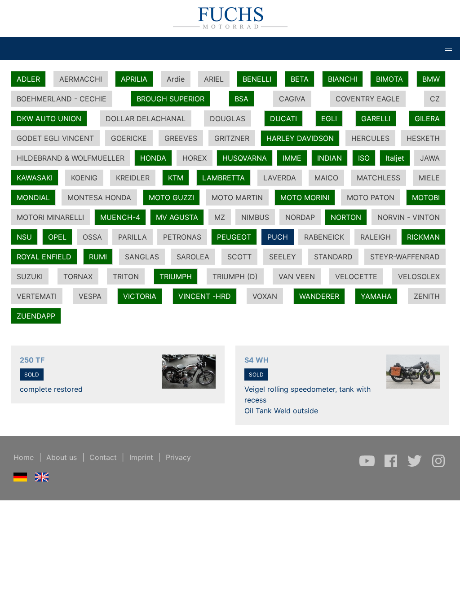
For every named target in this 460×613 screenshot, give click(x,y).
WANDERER (319, 296)
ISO (364, 157)
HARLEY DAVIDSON (300, 138)
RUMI (98, 256)
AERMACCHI (80, 78)
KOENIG (84, 177)
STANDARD (333, 256)
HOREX (194, 157)
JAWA (430, 157)
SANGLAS (142, 256)
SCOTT (239, 256)
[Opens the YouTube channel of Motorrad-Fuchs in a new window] (368, 465)
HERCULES (370, 138)
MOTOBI (426, 197)
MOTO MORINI (304, 197)
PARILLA (132, 236)
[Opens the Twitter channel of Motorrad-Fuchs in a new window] (416, 465)
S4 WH (256, 359)
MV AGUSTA (177, 217)
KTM (175, 177)
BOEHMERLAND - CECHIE (61, 98)
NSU (24, 236)
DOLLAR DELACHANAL (146, 118)
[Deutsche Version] (20, 478)
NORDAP (300, 217)
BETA (300, 78)
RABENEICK (324, 236)
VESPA (90, 296)
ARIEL (214, 78)
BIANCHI (342, 78)
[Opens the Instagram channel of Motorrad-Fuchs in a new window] (438, 465)
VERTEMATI (37, 296)
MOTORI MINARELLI (50, 217)
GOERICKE (129, 138)
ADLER (28, 78)
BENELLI (257, 78)
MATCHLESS (378, 177)
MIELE (429, 177)
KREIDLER (133, 177)
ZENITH (427, 296)
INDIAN (329, 157)
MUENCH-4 (120, 217)
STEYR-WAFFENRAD (405, 256)
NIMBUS (255, 217)
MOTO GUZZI (171, 197)
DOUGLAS (227, 118)
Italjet (394, 157)
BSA (241, 98)
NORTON (346, 217)
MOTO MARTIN (237, 197)
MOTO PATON (370, 197)
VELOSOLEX (419, 276)
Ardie (176, 78)
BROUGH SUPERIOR (170, 98)
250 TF (32, 359)
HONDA (153, 157)
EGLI (329, 118)
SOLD (31, 374)
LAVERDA (279, 177)
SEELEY (282, 256)
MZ (219, 217)
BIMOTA (389, 78)
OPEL (57, 236)
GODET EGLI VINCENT (55, 138)
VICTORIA (139, 296)
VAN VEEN (297, 276)
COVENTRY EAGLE (368, 98)
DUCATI (283, 118)
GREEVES (180, 138)
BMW (431, 78)
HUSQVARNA (244, 157)
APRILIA (134, 78)
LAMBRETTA (223, 177)
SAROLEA (193, 256)
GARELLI (375, 118)
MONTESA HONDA (99, 197)
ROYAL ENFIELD (44, 256)
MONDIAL (33, 197)
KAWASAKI (35, 177)
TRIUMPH (175, 276)
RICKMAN (423, 236)
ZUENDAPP (36, 315)
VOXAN (264, 296)
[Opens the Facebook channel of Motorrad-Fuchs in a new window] (392, 465)
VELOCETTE (356, 276)
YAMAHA (376, 296)
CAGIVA (292, 98)
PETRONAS (182, 236)
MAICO (326, 177)
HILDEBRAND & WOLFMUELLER (70, 157)
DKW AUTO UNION (49, 118)
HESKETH (423, 138)
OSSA (92, 236)
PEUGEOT (234, 236)
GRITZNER (231, 138)
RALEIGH (375, 236)
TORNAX (78, 276)
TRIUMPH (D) (235, 276)
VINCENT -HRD (204, 296)
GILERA (427, 118)
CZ (435, 98)
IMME (292, 157)
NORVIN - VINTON (408, 217)
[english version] (42, 478)
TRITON (126, 276)
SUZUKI (30, 276)
